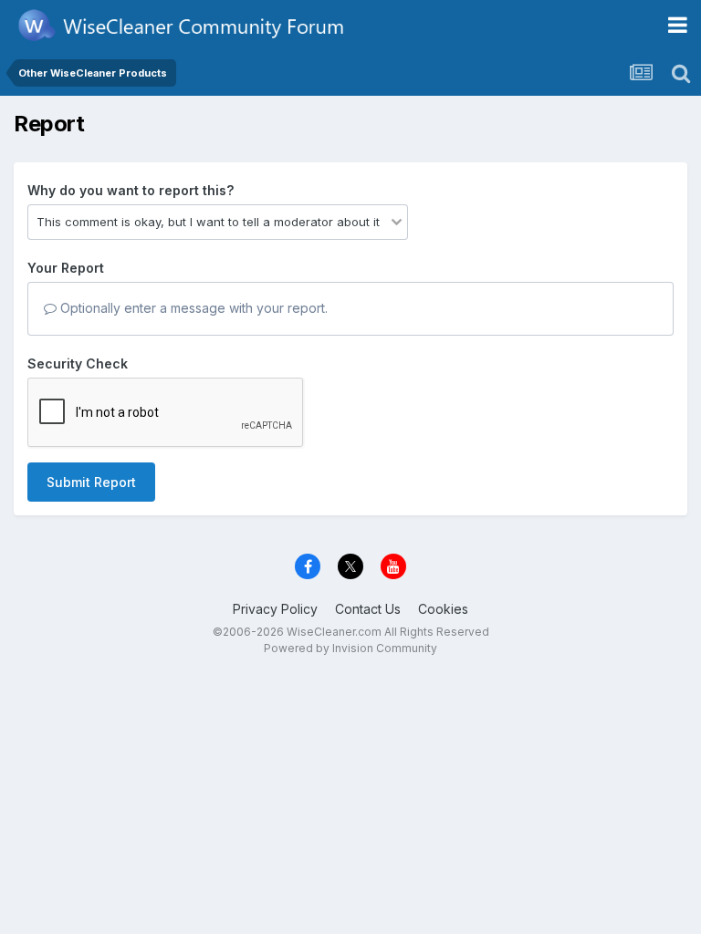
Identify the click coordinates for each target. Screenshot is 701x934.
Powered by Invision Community (350, 648)
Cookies (443, 609)
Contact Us (368, 609)
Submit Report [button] (91, 482)
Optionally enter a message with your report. (192, 308)
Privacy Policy (275, 609)
